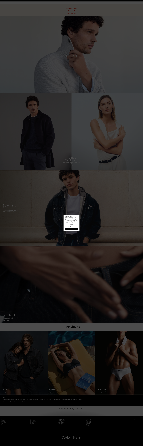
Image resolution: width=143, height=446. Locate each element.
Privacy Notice (72, 222)
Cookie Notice (67, 222)
